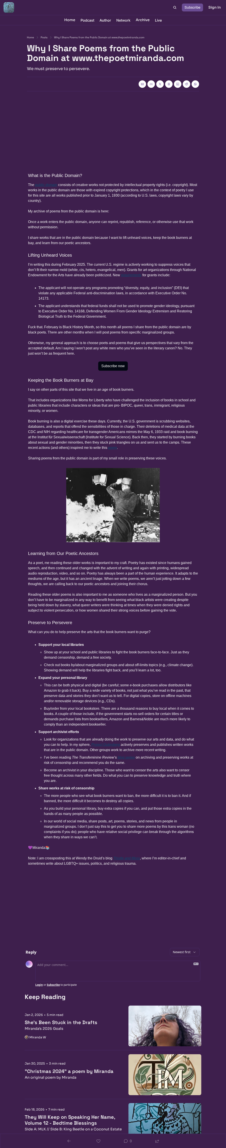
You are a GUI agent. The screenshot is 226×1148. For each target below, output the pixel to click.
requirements (131, 275)
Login (39, 985)
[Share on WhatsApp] (195, 84)
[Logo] (9, 7)
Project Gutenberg (105, 744)
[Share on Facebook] (151, 84)
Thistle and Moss (126, 858)
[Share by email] (142, 84)
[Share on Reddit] (186, 84)
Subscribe (53, 985)
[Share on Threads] (169, 84)
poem (112, 448)
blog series (126, 757)
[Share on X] (160, 84)
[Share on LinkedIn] (177, 84)
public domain (46, 185)
